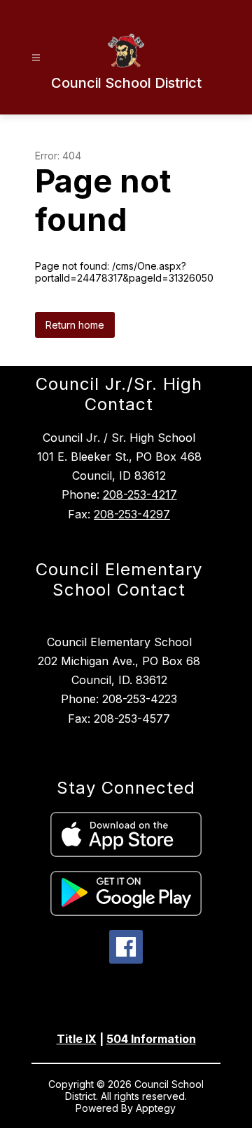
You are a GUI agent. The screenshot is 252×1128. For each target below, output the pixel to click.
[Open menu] (36, 58)
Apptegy (156, 1108)
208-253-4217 (140, 494)
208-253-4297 (132, 514)
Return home (75, 325)
